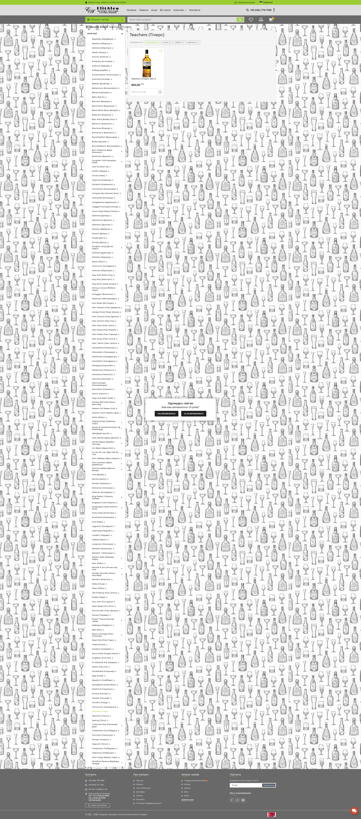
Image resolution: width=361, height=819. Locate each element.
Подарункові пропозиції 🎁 (196, 780)
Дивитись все (187, 800)
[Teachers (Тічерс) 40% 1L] (147, 63)
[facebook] (232, 800)
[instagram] (237, 800)
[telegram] (243, 800)
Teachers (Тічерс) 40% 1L (143, 79)
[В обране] (161, 51)
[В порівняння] (160, 92)
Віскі (186, 792)
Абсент (187, 784)
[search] (240, 19)
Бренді (187, 788)
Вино (186, 796)
